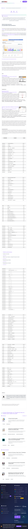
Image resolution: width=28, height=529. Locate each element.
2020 (16, 502)
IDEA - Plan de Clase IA (19, 487)
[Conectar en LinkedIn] (19, 522)
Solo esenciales (24, 526)
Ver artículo (4, 255)
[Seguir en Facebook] (15, 522)
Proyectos (4, 491)
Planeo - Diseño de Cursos (20, 491)
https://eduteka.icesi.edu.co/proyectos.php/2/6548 (9, 76)
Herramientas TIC (5, 492)
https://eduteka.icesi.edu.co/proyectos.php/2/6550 (9, 92)
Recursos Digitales (5, 497)
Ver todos (24, 415)
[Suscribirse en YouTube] (18, 522)
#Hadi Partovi (12, 445)
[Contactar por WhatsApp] (23, 522)
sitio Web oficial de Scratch (10, 34)
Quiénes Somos (5, 508)
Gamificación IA (18, 492)
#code (8, 445)
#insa (3, 479)
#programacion (4, 445)
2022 (16, 499)
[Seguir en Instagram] (16, 522)
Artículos (4, 487)
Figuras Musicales (4, 75)
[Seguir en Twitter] (21, 522)
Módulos (4, 489)
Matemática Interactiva (6, 494)
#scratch (12, 479)
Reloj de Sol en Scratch (5, 91)
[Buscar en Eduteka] (21, 1)
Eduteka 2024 (19, 498)
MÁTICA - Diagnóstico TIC (20, 494)
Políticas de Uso (5, 509)
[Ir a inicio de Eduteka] (4, 2)
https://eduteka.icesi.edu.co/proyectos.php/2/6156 (9, 108)
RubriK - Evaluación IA (19, 489)
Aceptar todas (19, 526)
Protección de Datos (6, 511)
